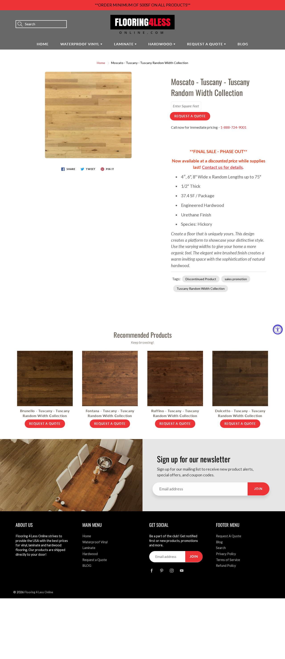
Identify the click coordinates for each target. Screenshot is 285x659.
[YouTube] (181, 571)
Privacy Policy (226, 554)
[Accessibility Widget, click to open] (278, 330)
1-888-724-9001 (233, 127)
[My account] (266, 18)
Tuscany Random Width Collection (201, 288)
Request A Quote (228, 536)
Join (258, 489)
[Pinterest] (161, 571)
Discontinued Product (200, 279)
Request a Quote (205, 44)
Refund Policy (226, 565)
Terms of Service (228, 560)
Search (221, 548)
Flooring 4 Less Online (38, 592)
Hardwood (160, 44)
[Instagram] (171, 571)
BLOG (243, 44)
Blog (219, 542)
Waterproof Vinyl (80, 44)
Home (43, 44)
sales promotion (236, 279)
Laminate (124, 44)
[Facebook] (151, 571)
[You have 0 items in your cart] (277, 18)
